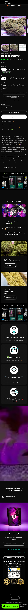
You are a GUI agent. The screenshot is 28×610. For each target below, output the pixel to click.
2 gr (4, 78)
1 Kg (11, 85)
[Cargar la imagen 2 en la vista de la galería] (22, 47)
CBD (4, 69)
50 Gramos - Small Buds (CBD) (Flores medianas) (14, 93)
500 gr (4, 85)
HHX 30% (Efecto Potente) (16, 69)
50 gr (4, 82)
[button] (3, 2)
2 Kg (17, 85)
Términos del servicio (20, 606)
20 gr (22, 78)
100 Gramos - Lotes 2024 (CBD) (12, 101)
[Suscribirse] (23, 544)
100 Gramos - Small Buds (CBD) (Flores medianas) (13, 97)
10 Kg (4, 88)
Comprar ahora (14, 117)
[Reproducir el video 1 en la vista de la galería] (14, 47)
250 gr (18, 82)
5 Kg (23, 85)
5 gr (10, 78)
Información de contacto (21, 604)
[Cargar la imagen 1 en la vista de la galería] (5, 47)
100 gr (11, 82)
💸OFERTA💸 (6, 72)
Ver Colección (10, 265)
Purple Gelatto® (12, 602)
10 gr (15, 78)
